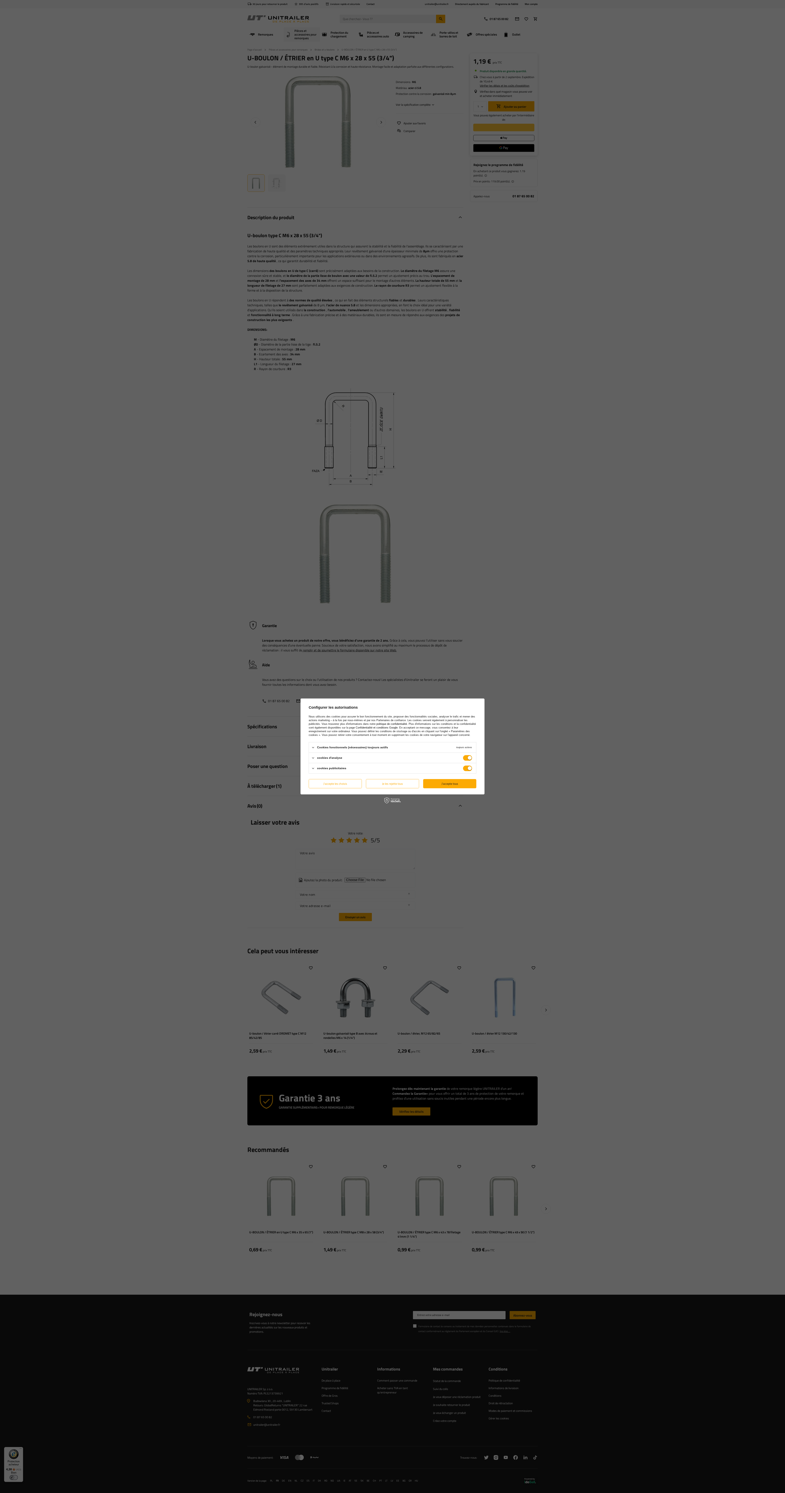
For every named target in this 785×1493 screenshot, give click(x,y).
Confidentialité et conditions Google (377, 727)
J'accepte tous (450, 783)
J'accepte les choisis (335, 783)
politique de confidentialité (391, 723)
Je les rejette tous (392, 783)
